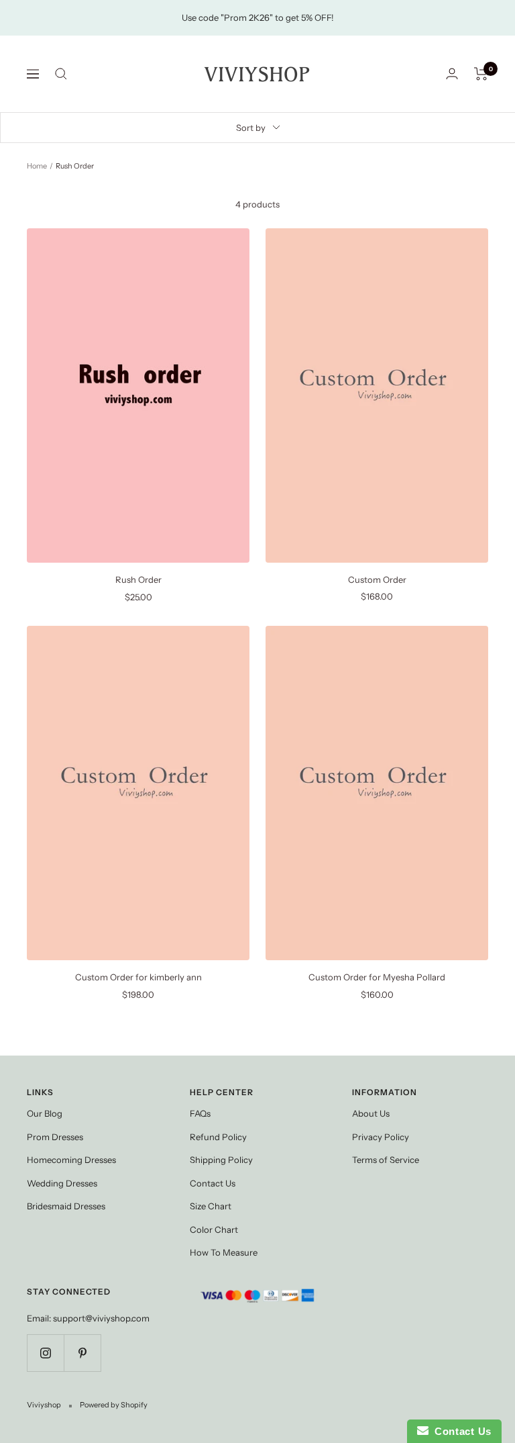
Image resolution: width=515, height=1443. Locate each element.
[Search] (61, 74)
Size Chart (210, 1206)
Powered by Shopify (114, 1404)
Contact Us (212, 1183)
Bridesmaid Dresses (66, 1206)
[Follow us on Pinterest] (82, 1352)
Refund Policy (218, 1136)
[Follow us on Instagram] (45, 1352)
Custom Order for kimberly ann (138, 977)
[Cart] (481, 74)
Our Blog (44, 1113)
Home (37, 166)
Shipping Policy (221, 1159)
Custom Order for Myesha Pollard (376, 977)
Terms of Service (385, 1159)
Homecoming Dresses (71, 1159)
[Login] (452, 73)
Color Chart (214, 1229)
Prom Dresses (55, 1136)
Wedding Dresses (62, 1183)
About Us (371, 1113)
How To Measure (224, 1252)
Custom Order (377, 579)
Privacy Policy (380, 1136)
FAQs (200, 1113)
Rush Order (138, 579)
